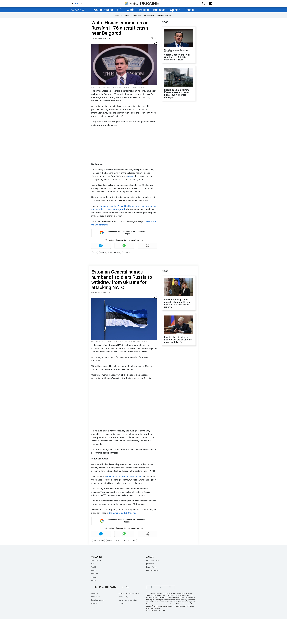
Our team (94, 603)
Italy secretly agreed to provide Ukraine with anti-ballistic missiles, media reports (177, 303)
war (134, 540)
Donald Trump (149, 15)
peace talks (137, 15)
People (189, 10)
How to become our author (127, 600)
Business (159, 10)
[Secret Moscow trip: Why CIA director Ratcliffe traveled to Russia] (178, 38)
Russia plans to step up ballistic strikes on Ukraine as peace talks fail (178, 339)
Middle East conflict (122, 15)
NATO (118, 540)
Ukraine (103, 252)
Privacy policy (123, 597)
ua (72, 3)
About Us (94, 593)
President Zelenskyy (165, 15)
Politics (144, 10)
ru (81, 3)
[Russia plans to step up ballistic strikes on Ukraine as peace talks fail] (178, 324)
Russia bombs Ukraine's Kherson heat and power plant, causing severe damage (176, 94)
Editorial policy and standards (128, 593)
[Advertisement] (123, 144)
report (131, 176)
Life (119, 10)
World (131, 10)
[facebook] (151, 587)
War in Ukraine (103, 10)
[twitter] (160, 587)
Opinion (175, 10)
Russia (126, 252)
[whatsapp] (170, 587)
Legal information (97, 600)
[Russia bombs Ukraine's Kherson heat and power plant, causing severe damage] (178, 77)
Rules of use (95, 597)
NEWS (165, 22)
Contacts (121, 603)
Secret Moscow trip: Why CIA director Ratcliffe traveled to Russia (177, 57)
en (76, 3)
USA (95, 252)
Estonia (126, 540)
